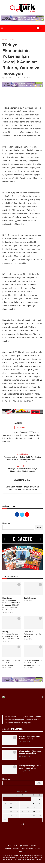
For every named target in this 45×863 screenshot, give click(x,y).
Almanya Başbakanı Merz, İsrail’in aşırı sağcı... (29, 737)
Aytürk (18, 423)
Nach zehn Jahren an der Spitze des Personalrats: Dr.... (11, 662)
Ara (39, 783)
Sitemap (22, 851)
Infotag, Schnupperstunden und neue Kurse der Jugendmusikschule (10, 635)
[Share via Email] (27, 94)
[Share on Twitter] (19, 94)
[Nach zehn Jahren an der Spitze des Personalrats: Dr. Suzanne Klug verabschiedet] (11, 651)
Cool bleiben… (30, 598)
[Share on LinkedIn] (22, 94)
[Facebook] (19, 837)
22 (34, 811)
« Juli (22, 824)
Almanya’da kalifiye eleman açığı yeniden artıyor (30, 767)
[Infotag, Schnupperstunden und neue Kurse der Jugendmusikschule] (11, 622)
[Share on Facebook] (16, 94)
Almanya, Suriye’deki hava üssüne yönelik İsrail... (30, 752)
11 (11, 807)
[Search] (31, 28)
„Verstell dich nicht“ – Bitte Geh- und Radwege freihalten (33, 662)
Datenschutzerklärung (28, 846)
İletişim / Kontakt (12, 849)
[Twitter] (22, 837)
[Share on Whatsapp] (24, 94)
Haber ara (6, 523)
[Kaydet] (19, 584)
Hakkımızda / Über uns (30, 849)
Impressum (12, 846)
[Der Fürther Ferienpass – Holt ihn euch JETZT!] (33, 622)
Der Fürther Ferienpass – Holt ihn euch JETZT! (32, 634)
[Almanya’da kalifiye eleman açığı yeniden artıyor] (9, 769)
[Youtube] (25, 837)
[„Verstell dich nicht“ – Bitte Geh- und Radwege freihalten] (33, 651)
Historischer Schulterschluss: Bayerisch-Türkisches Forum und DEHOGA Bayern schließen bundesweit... (11, 604)
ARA (39, 527)
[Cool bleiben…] (33, 588)
